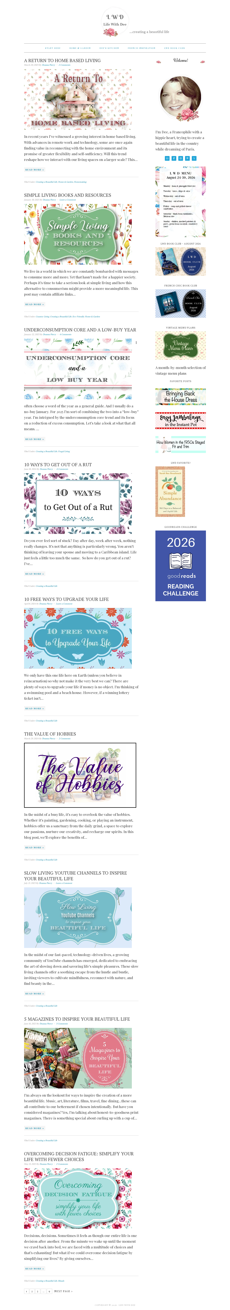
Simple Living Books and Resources (67, 195)
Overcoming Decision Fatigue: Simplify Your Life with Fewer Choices (79, 1156)
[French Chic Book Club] (180, 319)
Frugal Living (64, 451)
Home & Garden (65, 182)
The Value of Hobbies (50, 734)
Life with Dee (115, 20)
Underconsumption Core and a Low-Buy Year (80, 330)
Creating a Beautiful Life (46, 182)
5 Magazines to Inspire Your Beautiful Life (77, 1019)
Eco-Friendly (78, 316)
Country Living (42, 316)
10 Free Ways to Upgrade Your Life (66, 599)
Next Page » (63, 1291)
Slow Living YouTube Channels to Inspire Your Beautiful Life (75, 876)
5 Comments (62, 1023)
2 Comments (64, 65)
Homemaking (80, 182)
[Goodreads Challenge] (180, 566)
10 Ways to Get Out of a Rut (58, 464)
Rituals (61, 1281)
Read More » (34, 169)
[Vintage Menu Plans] (180, 361)
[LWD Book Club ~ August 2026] (180, 277)
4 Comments (65, 334)
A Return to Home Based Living (62, 60)
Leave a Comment (67, 199)
